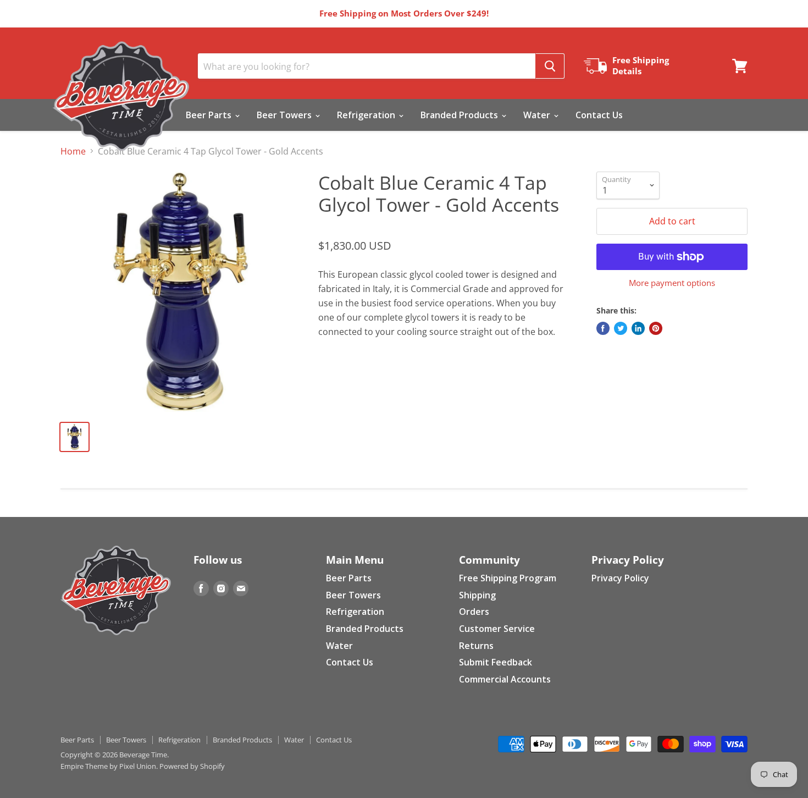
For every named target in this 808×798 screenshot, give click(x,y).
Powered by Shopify (192, 766)
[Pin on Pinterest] (655, 328)
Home (73, 151)
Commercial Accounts (505, 679)
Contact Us (599, 115)
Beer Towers (285, 115)
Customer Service (497, 629)
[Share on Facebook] (603, 328)
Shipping (477, 595)
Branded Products (460, 115)
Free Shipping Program (507, 578)
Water (537, 115)
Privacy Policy (620, 578)
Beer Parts (210, 115)
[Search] (550, 66)
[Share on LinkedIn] (638, 328)
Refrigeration (367, 115)
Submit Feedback (495, 662)
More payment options (672, 283)
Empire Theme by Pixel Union (108, 766)
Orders (474, 612)
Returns (476, 646)
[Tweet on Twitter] (620, 328)
